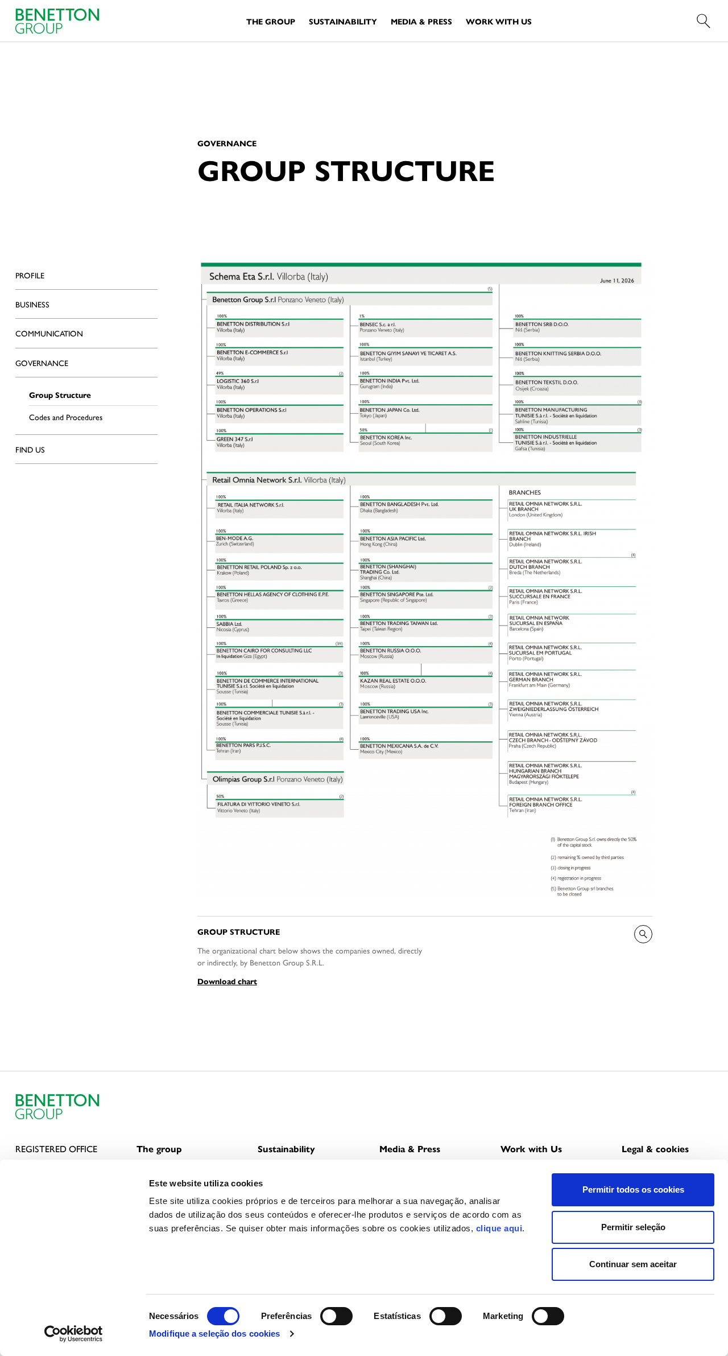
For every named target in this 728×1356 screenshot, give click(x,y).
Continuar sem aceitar (633, 1264)
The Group (270, 21)
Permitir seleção (633, 1227)
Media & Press (421, 21)
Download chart (227, 981)
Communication (49, 333)
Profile (29, 275)
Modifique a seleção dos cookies (214, 1333)
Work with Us (499, 21)
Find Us (30, 449)
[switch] (336, 1316)
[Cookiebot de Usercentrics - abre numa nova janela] (73, 1333)
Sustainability (343, 21)
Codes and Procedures (65, 416)
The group (159, 1148)
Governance (41, 362)
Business (32, 304)
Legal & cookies (655, 1148)
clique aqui (499, 1228)
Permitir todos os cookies (633, 1189)
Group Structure (60, 394)
